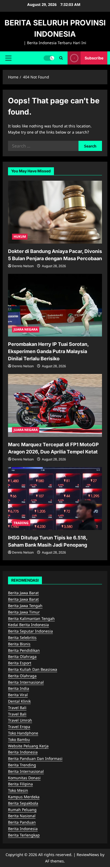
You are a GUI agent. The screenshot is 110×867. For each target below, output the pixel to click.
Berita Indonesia (23, 752)
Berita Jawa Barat (23, 592)
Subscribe (94, 57)
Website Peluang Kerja (28, 745)
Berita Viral (18, 694)
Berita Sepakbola (23, 803)
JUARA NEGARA (26, 329)
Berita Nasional (22, 815)
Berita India (18, 688)
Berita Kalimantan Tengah (31, 618)
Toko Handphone (23, 733)
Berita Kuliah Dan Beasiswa (32, 669)
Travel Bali (17, 707)
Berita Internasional (26, 682)
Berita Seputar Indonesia (30, 631)
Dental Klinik (19, 701)
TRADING (21, 523)
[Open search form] (61, 58)
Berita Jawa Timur (24, 612)
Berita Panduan (22, 822)
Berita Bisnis (19, 643)
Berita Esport (19, 662)
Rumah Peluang (22, 809)
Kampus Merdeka (24, 796)
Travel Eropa (19, 726)
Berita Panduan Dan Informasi (35, 758)
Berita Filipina (20, 783)
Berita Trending (22, 764)
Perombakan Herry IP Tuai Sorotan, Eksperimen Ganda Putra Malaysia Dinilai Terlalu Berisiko (48, 351)
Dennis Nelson (23, 266)
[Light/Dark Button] (49, 57)
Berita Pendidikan (24, 650)
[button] (8, 57)
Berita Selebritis (22, 637)
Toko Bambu (19, 739)
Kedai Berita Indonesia (28, 624)
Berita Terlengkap (24, 835)
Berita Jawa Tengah (25, 605)
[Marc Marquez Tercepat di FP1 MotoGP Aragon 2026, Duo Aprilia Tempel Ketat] (55, 405)
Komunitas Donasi (24, 777)
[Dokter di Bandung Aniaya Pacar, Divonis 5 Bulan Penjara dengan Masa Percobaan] (55, 212)
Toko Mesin (18, 790)
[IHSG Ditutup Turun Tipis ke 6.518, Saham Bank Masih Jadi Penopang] (55, 498)
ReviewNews (88, 854)
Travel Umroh (20, 720)
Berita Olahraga (22, 656)
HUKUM (20, 236)
